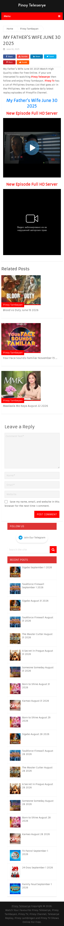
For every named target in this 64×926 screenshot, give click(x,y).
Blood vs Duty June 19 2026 (20, 310)
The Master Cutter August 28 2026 (37, 769)
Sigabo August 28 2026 (35, 734)
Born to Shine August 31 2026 (36, 686)
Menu (7, 16)
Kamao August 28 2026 (36, 834)
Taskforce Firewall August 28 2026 (37, 752)
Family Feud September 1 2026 (37, 886)
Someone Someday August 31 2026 (37, 669)
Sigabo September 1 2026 (37, 567)
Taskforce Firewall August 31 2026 (37, 619)
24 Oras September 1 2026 (37, 867)
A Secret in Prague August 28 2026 (37, 786)
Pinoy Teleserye (32, 5)
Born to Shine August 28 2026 (36, 819)
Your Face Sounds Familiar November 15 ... (30, 358)
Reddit (24, 62)
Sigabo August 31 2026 (35, 600)
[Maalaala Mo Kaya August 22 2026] (21, 386)
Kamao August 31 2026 (35, 700)
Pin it (10, 62)
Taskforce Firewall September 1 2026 (33, 586)
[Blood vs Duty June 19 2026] (21, 290)
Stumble (24, 56)
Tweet (51, 56)
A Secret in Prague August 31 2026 (37, 652)
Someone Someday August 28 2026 (37, 802)
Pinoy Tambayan (12, 304)
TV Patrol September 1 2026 (35, 852)
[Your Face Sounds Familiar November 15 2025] (21, 338)
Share (10, 56)
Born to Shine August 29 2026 (36, 719)
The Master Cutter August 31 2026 (37, 636)
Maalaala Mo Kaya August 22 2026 (25, 405)
